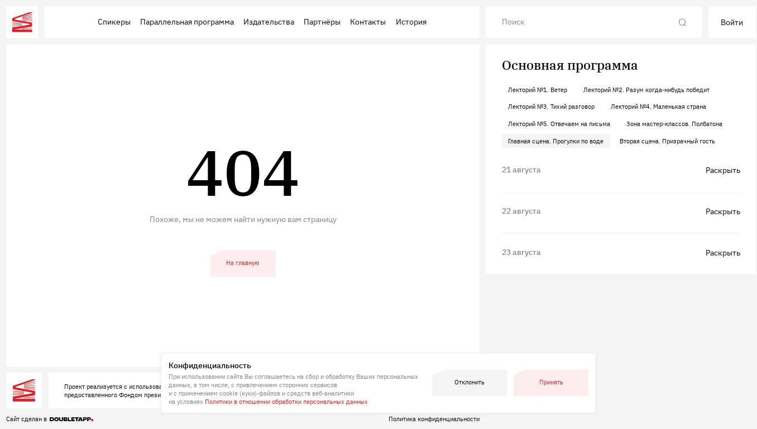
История (411, 21)
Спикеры (114, 21)
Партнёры (322, 21)
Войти (732, 22)
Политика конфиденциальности (434, 418)
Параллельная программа (187, 21)
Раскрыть (723, 170)
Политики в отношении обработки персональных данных (286, 401)
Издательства (268, 21)
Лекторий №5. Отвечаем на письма (559, 123)
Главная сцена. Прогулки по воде (555, 141)
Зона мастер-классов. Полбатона (674, 123)
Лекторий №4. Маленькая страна (658, 106)
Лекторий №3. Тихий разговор (551, 106)
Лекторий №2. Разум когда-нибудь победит (646, 89)
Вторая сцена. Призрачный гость (667, 141)
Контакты (368, 21)
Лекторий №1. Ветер (537, 89)
